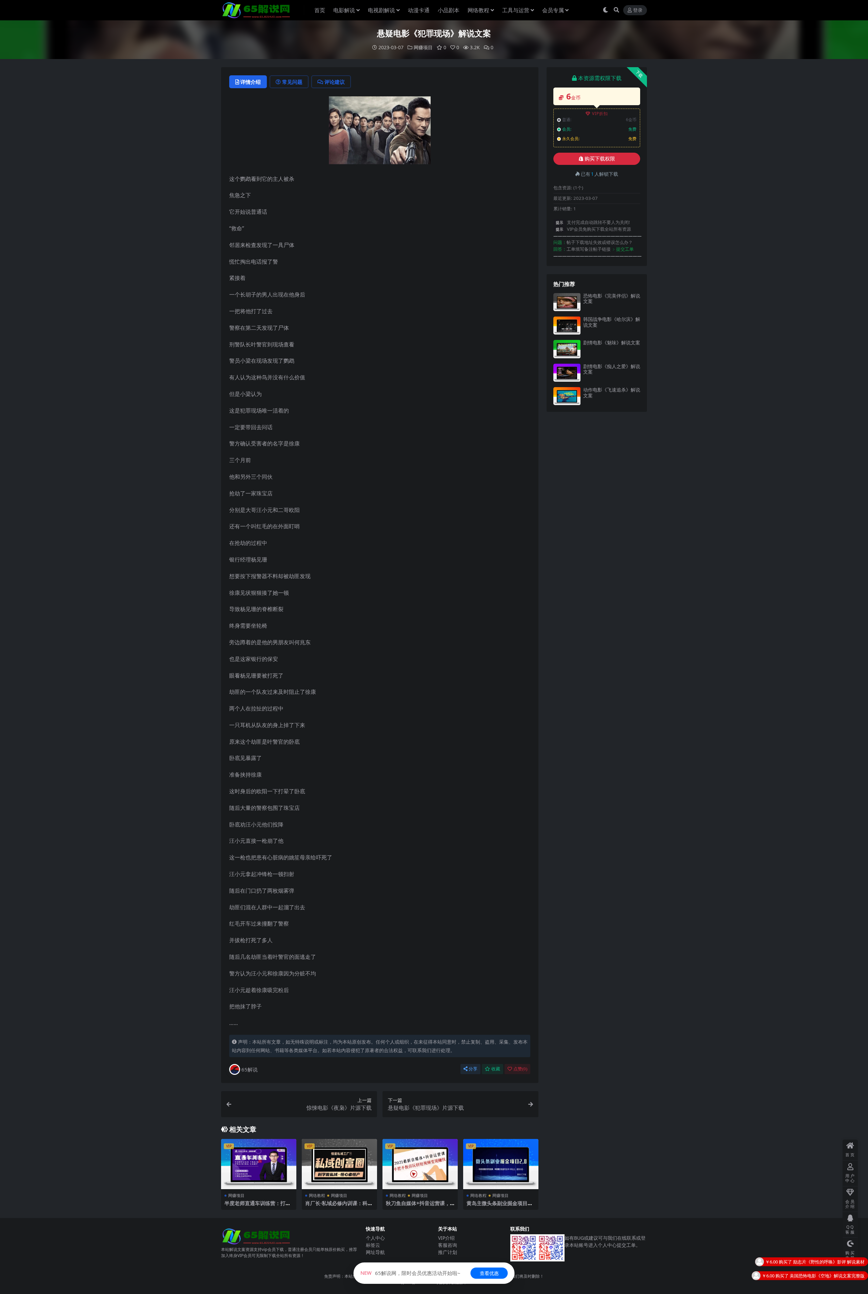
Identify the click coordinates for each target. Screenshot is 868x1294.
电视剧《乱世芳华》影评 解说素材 (831, 1261)
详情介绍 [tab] (250, 81)
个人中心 (375, 1238)
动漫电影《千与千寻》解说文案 (834, 1289)
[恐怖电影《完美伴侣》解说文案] (566, 302)
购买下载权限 (600, 158)
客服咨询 (447, 1245)
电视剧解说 (381, 10)
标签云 (373, 1245)
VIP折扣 (600, 113)
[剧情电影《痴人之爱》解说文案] (566, 373)
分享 (473, 1068)
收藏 (495, 1068)
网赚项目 (423, 47)
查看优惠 (489, 1273)
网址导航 (375, 1252)
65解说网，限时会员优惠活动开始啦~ (410, 1273)
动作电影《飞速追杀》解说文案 (611, 392)
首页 (319, 10)
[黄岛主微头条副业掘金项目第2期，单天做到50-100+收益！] (500, 1164)
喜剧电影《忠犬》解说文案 (838, 1275)
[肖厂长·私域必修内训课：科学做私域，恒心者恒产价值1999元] (339, 1164)
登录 (638, 10)
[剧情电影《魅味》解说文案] (566, 349)
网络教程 (478, 10)
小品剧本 (448, 10)
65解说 (249, 1069)
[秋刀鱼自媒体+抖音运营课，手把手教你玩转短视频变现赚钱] (420, 1164)
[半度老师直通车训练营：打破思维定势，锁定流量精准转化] (258, 1164)
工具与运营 (515, 10)
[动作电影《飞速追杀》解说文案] (566, 396)
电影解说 (344, 10)
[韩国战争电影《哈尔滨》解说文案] (566, 326)
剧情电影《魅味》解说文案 (611, 342)
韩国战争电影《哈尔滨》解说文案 (611, 322)
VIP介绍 (446, 1238)
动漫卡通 (419, 10)
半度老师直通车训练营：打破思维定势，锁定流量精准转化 (257, 1206)
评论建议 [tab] (334, 81)
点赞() (520, 1068)
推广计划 (447, 1252)
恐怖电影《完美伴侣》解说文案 (611, 298)
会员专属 (553, 10)
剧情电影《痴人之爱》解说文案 (611, 369)
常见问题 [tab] (292, 81)
